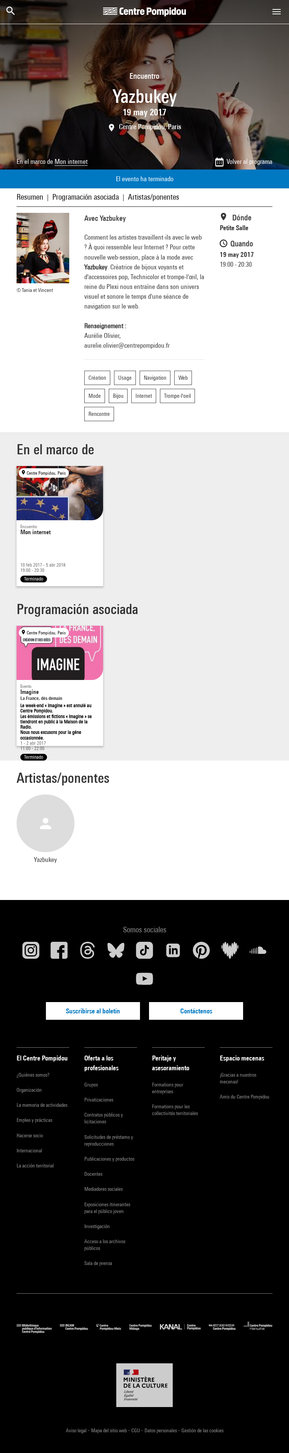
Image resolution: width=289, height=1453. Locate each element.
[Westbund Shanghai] (226, 1331)
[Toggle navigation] (276, 11)
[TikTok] (144, 953)
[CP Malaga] (144, 1331)
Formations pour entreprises (167, 1088)
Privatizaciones (98, 1100)
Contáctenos (196, 1011)
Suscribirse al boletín (93, 1011)
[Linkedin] (173, 953)
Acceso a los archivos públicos (104, 1244)
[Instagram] (31, 953)
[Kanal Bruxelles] (184, 1331)
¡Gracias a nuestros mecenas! (238, 1078)
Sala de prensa (98, 1263)
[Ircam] (78, 1331)
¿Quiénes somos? (33, 1075)
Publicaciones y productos (109, 1159)
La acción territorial (35, 1166)
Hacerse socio (30, 1135)
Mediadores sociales (103, 1189)
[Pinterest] (201, 953)
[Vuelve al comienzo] (271, 1435)
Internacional (29, 1150)
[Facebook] (59, 953)
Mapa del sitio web (109, 1430)
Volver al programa (249, 161)
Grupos (91, 1085)
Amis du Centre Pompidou (244, 1097)
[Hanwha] (258, 1331)
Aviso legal (77, 1430)
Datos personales (161, 1430)
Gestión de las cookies (202, 1430)
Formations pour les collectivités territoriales (175, 1109)
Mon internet (71, 161)
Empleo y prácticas (34, 1120)
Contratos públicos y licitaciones (103, 1118)
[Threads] (87, 953)
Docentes (93, 1174)
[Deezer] (230, 953)
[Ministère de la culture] (144, 1385)
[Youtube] (144, 981)
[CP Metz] (112, 1331)
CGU (136, 1430)
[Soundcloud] (258, 953)
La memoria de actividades (42, 1105)
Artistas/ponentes (153, 197)
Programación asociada (85, 197)
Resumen (30, 197)
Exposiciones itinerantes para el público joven (107, 1207)
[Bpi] (38, 1331)
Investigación (97, 1226)
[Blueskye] (116, 953)
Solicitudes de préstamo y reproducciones (108, 1140)
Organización (29, 1090)
